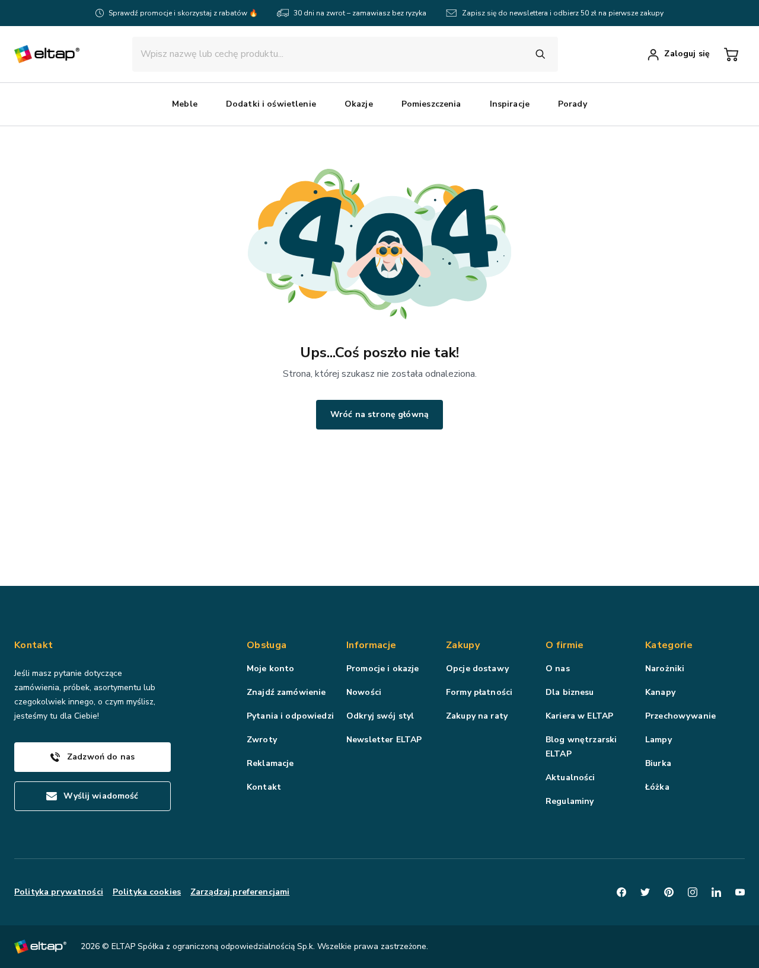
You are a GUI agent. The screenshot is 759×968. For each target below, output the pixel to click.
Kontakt (264, 787)
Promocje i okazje (382, 668)
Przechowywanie (680, 716)
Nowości (363, 692)
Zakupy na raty (477, 716)
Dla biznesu (570, 692)
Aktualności (570, 777)
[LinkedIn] (716, 892)
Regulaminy (570, 801)
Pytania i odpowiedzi (290, 716)
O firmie (565, 645)
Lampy (658, 739)
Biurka (658, 763)
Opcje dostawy (477, 668)
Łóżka (657, 787)
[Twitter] (645, 892)
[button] (185, 104)
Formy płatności (479, 692)
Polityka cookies (147, 892)
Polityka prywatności (58, 892)
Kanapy (660, 692)
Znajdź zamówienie (286, 692)
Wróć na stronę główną (379, 414)
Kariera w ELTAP (579, 716)
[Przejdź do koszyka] (731, 54)
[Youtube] (740, 892)
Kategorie (669, 645)
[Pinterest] (669, 892)
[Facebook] (621, 892)
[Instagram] (692, 892)
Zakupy (463, 645)
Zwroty (262, 739)
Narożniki (664, 668)
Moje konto (270, 668)
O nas (558, 668)
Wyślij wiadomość (100, 796)
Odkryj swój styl (380, 716)
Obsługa (266, 645)
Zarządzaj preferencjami (239, 892)
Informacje (371, 645)
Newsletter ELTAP (384, 739)
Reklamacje (270, 763)
